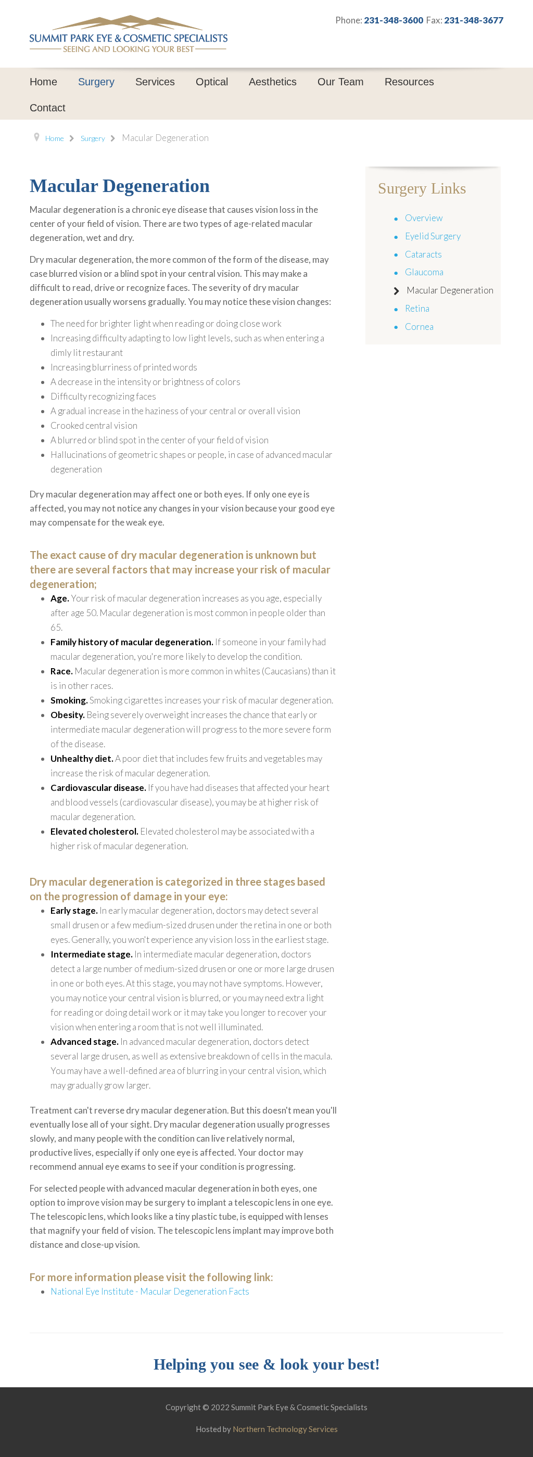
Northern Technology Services (285, 1429)
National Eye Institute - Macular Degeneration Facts (149, 1291)
